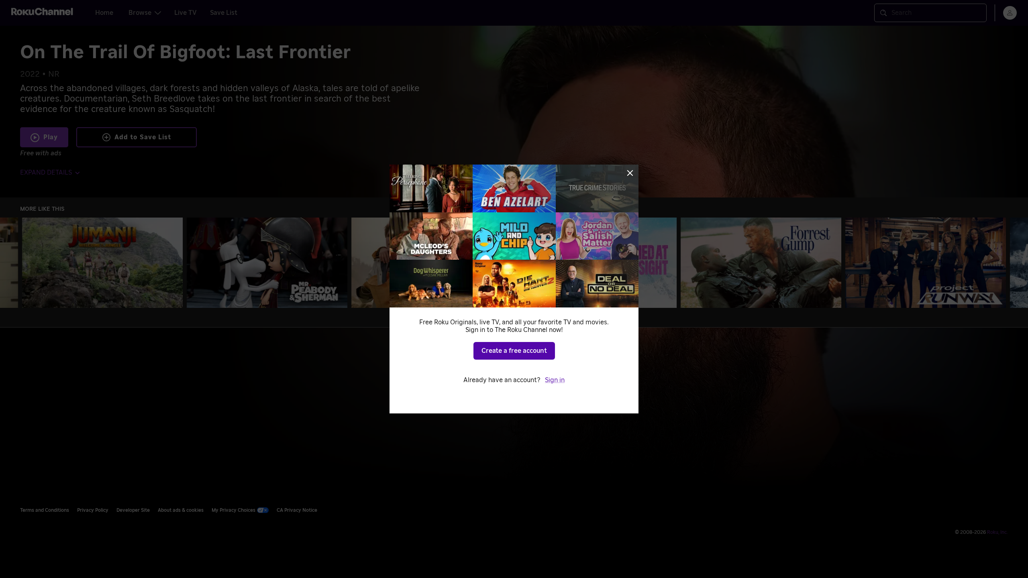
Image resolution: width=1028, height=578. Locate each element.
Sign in (555, 380)
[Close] (630, 173)
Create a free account (514, 351)
